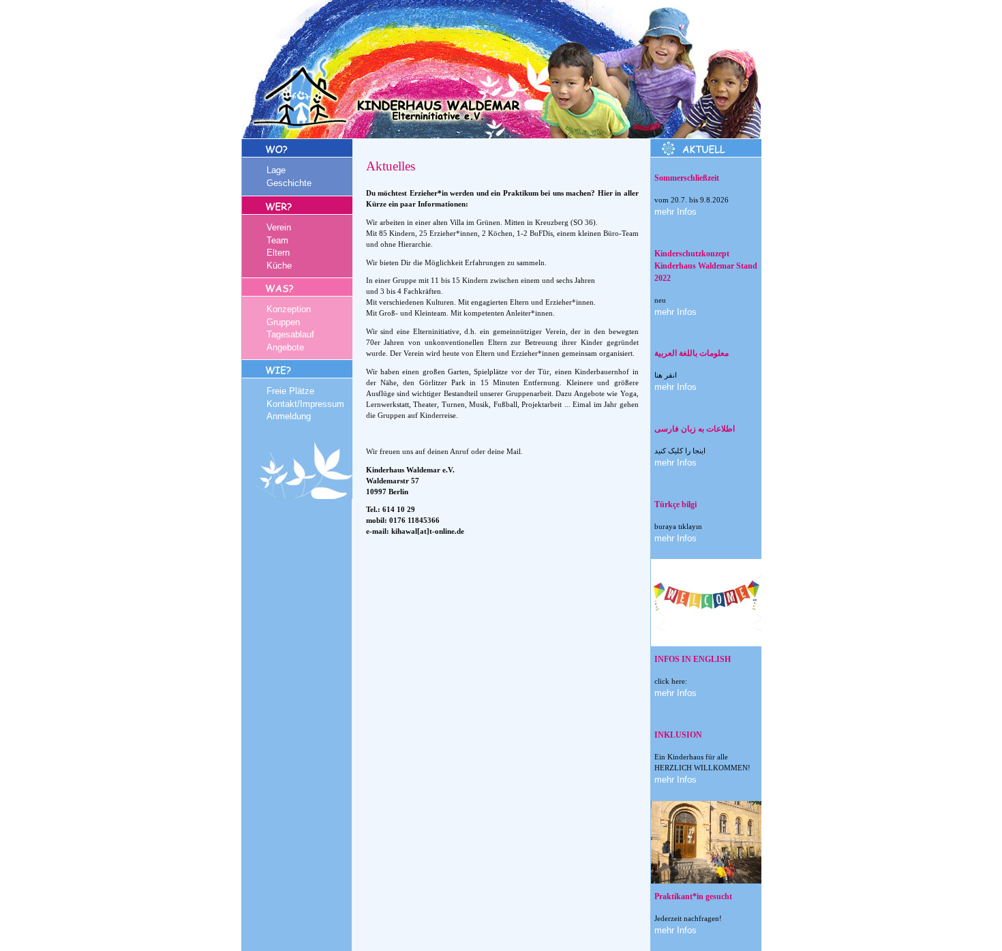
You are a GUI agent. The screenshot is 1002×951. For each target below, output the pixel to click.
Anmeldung (289, 416)
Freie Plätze (290, 391)
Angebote (285, 347)
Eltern (278, 252)
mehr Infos (675, 212)
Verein (279, 227)
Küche (279, 265)
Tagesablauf (290, 334)
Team (277, 240)
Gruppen (283, 322)
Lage (276, 170)
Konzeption (289, 309)
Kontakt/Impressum (305, 404)
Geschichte (289, 183)
